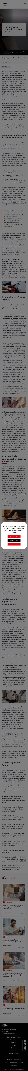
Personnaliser (14, 544)
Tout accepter (14, 536)
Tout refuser (14, 540)
